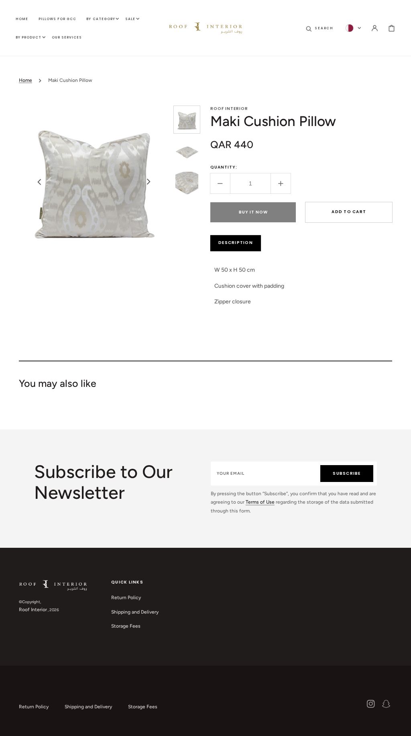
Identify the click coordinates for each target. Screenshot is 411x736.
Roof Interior (33, 609)
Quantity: (223, 167)
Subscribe (346, 473)
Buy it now (253, 212)
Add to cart (349, 212)
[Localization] (353, 28)
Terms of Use (260, 502)
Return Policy (126, 597)
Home (25, 80)
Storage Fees (125, 626)
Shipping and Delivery (135, 612)
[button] (320, 28)
